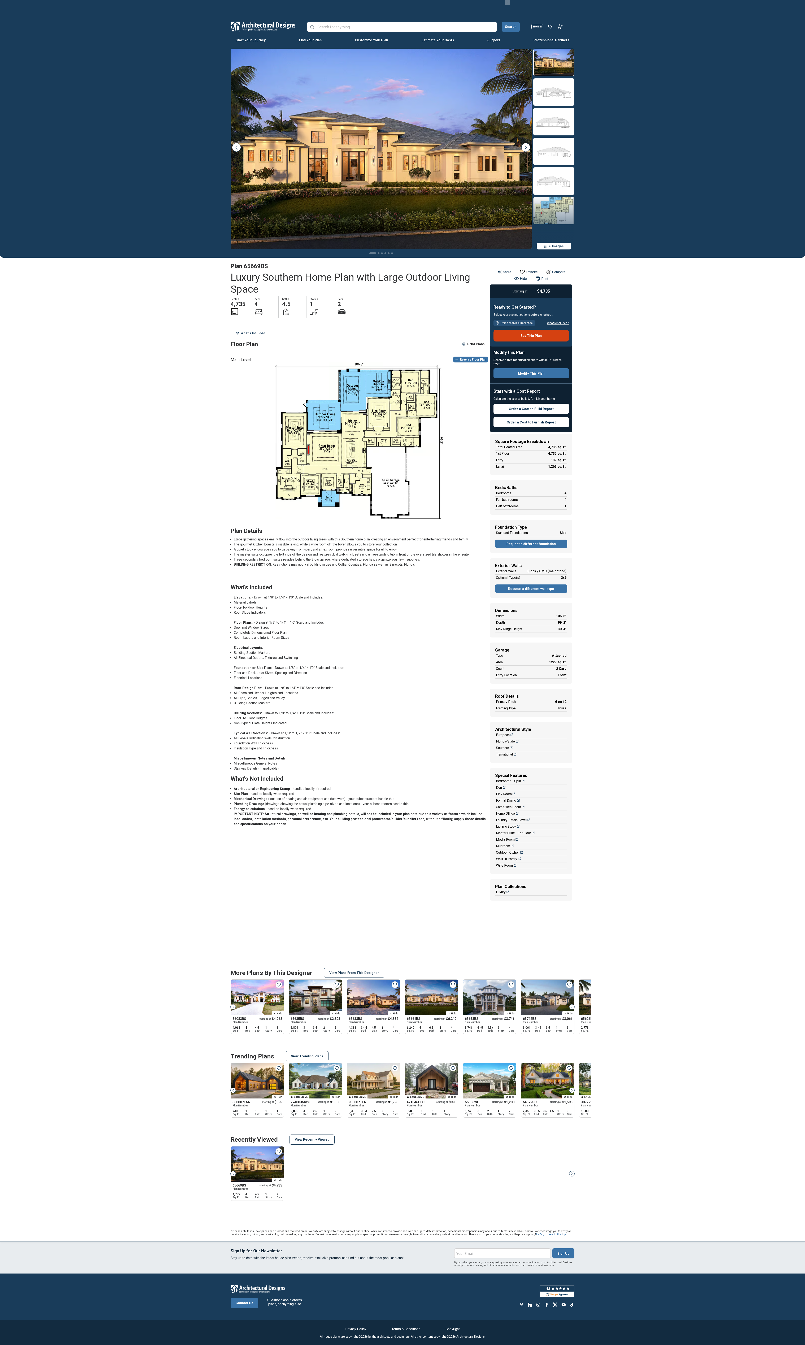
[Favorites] (550, 26)
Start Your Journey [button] (251, 40)
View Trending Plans (307, 1056)
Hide (523, 279)
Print (544, 279)
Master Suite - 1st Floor (513, 833)
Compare (558, 272)
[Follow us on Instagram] (538, 1304)
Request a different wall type (531, 589)
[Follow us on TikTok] (571, 1304)
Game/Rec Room (508, 807)
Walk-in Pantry (506, 859)
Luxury (501, 892)
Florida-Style (505, 741)
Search (510, 27)
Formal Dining (506, 800)
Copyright (453, 1329)
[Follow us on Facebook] (546, 1304)
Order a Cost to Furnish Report (531, 422)
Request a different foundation (531, 544)
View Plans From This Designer (354, 973)
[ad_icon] (263, 26)
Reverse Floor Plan (473, 359)
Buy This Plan (531, 336)
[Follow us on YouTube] (563, 1304)
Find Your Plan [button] (310, 40)
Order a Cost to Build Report (531, 409)
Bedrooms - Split (508, 781)
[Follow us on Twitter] (555, 1304)
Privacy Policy (355, 1329)
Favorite (532, 272)
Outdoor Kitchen (507, 852)
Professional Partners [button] (551, 40)
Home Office (505, 813)
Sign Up (563, 1253)
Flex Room (504, 794)
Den (499, 787)
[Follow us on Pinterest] (521, 1304)
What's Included (253, 333)
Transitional (504, 754)
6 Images (556, 246)
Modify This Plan (531, 373)
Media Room (505, 839)
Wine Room (504, 865)
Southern (502, 748)
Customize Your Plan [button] (371, 40)
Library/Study (506, 826)
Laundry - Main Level (511, 820)
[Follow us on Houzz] (529, 1304)
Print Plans (476, 344)
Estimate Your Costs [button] (438, 40)
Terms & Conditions (406, 1329)
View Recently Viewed (312, 1139)
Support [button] (493, 40)
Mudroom (503, 846)
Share (507, 272)
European (503, 735)
